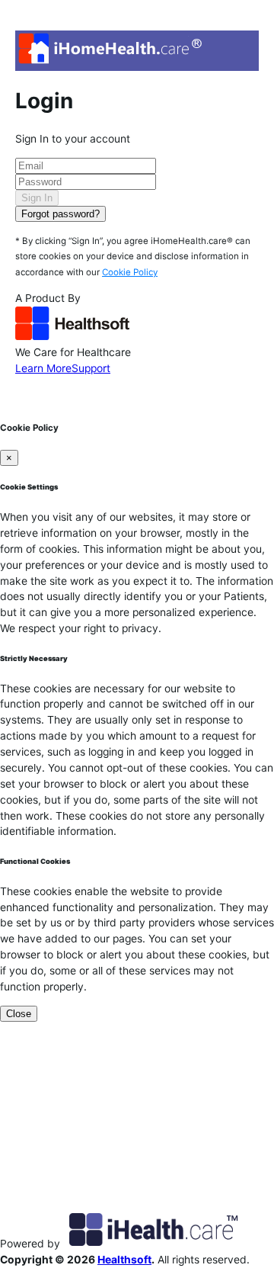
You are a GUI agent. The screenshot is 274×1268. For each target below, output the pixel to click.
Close (18, 1013)
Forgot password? (60, 214)
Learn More (43, 368)
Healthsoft (124, 1260)
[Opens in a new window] (72, 336)
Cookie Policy (130, 272)
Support (91, 368)
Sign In (37, 198)
